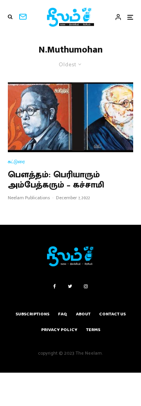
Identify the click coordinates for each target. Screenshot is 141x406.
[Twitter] (70, 286)
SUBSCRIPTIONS (32, 314)
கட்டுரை (16, 162)
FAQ (62, 314)
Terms (93, 329)
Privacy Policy (59, 329)
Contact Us (112, 314)
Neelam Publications (29, 198)
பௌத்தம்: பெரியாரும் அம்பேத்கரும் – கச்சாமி (56, 180)
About (83, 314)
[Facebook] (54, 286)
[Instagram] (86, 286)
